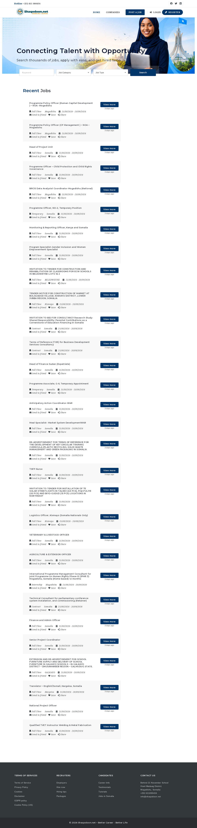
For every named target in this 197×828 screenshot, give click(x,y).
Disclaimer (19, 796)
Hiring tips (61, 792)
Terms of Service (22, 783)
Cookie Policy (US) (23, 805)
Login (157, 12)
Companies (113, 12)
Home (96, 12)
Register (174, 12)
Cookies (18, 792)
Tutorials (102, 792)
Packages (61, 796)
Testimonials (104, 787)
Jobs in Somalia (106, 796)
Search (143, 72)
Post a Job (135, 12)
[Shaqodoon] (32, 12)
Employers (62, 783)
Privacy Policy (21, 787)
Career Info (104, 783)
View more (109, 104)
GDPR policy (20, 800)
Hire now (61, 787)
